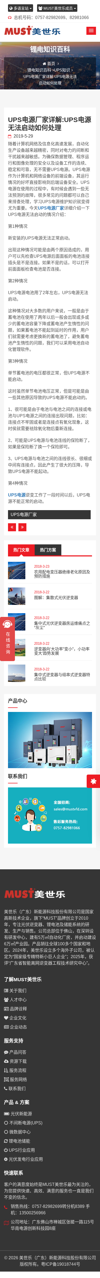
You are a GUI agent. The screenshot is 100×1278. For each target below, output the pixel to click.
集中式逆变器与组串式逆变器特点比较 (62, 676)
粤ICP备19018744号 (60, 1264)
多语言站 (21, 8)
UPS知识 (62, 70)
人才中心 (18, 1000)
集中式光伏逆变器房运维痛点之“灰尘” (62, 625)
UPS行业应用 (21, 1150)
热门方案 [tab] (48, 550)
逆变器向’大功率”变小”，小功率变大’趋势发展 (62, 651)
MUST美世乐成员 (58, 8)
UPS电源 (17, 495)
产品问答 (17, 1052)
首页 (51, 63)
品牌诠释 (18, 1009)
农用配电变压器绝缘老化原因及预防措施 (62, 574)
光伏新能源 (21, 1114)
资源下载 (18, 1061)
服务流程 (17, 1070)
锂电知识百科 (39, 70)
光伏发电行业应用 (25, 1159)
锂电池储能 (19, 1141)
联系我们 (16, 1088)
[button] (91, 31)
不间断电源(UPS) (25, 1123)
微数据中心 (19, 1132)
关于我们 (17, 990)
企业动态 (18, 1027)
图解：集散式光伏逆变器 (56, 597)
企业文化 (17, 1018)
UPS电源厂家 (51, 208)
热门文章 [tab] (21, 550)
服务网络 (18, 1079)
